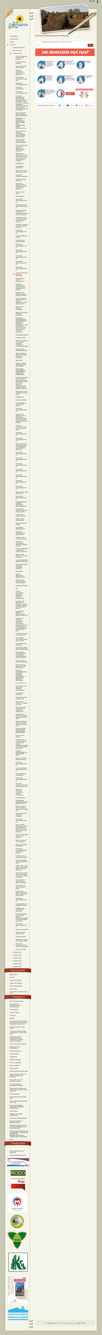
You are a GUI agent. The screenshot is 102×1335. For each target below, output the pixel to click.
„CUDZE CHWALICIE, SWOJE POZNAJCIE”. (22, 560)
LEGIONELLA (13, 1057)
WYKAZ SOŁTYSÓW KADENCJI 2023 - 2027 (19, 1102)
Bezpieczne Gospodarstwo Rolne (21, 175)
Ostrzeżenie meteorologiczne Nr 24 (21, 232)
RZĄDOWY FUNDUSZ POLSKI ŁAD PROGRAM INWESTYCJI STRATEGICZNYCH (18, 1127)
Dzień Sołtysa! (20, 196)
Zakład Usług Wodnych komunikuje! (19, 308)
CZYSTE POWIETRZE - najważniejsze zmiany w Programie (22, 550)
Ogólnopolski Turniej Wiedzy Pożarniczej (21, 171)
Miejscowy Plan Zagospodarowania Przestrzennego (15, 1005)
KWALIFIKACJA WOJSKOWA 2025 (18, 1097)
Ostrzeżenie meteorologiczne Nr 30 (21, 263)
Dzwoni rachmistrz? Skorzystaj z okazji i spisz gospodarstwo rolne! (21, 723)
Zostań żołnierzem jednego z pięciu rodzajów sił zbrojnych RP (21, 709)
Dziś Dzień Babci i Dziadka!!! (21, 62)
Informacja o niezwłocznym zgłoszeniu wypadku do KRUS (21, 544)
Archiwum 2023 (17, 958)
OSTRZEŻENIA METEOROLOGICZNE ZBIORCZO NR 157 (22, 802)
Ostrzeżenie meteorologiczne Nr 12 (21, 200)
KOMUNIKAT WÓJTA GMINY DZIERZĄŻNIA (22, 648)
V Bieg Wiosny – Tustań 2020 (20, 167)
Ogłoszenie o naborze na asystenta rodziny (22, 940)
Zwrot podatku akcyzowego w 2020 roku (21, 79)
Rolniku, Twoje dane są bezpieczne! (21, 698)
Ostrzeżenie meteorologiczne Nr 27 (21, 246)
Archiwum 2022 (17, 955)
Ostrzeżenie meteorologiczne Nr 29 (21, 257)
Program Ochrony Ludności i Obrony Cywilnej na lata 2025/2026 (18, 1075)
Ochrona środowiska (15, 1062)
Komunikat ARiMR (21, 400)
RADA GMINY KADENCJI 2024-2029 (18, 992)
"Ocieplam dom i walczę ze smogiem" (21, 538)
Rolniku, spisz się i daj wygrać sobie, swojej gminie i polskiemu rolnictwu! (22, 868)
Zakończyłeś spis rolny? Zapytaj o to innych (21, 887)
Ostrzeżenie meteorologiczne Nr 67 (21, 764)
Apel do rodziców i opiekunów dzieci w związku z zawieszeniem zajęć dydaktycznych (21, 301)
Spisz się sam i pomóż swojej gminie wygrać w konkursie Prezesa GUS (21, 893)
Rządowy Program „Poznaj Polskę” (17, 1027)
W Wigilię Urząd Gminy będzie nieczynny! (20, 910)
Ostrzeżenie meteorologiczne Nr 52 (21, 488)
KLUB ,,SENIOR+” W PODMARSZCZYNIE (21, 904)
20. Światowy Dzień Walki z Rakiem (21, 67)
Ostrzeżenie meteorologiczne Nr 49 (21, 476)
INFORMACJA (20, 163)
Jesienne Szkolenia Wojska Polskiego (21, 758)
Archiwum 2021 (17, 952)
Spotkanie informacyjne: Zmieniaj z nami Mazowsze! (20, 72)
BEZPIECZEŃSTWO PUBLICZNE (19, 1071)
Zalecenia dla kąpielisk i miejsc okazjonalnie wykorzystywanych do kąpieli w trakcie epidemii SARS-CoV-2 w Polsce (22, 418)
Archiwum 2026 (17, 966)
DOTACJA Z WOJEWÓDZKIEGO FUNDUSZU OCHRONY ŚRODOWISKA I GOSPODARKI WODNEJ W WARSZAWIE (21, 675)
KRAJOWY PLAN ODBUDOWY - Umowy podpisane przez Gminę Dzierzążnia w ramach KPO (19, 1023)
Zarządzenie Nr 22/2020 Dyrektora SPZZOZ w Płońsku (21, 294)
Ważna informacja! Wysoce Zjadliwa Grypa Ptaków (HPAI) (21, 114)
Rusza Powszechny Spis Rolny (21, 644)
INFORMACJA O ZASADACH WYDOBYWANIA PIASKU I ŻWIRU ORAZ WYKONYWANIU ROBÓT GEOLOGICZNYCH (21, 123)
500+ (17, 588)
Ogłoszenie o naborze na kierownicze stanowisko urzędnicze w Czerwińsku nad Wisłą (22, 343)
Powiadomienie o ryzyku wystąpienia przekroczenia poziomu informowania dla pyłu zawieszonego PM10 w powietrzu (22, 744)
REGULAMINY (14, 1111)
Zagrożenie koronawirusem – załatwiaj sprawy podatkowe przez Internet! (21, 287)
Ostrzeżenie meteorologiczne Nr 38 (21, 440)
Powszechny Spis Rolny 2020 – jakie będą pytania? (21, 666)
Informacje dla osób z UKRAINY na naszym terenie (22, 393)
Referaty (12, 977)
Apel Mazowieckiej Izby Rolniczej (21, 774)
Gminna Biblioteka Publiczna (18, 1155)
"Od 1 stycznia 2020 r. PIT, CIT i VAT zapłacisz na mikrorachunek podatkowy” (22, 148)
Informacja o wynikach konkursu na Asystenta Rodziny (22, 945)
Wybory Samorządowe (16, 986)
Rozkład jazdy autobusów (20, 693)
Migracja (12, 1018)
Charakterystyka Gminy (16, 1001)
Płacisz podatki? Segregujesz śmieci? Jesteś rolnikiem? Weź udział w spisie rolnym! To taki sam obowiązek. (21, 828)
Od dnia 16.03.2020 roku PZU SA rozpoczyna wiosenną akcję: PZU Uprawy (22, 212)
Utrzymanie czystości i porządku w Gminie (16, 1080)
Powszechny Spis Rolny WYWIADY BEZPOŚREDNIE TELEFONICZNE (21, 730)
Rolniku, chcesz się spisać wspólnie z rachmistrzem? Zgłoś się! (22, 808)
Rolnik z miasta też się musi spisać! (21, 841)
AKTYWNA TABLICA (15, 1051)
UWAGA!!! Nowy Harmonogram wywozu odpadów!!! (21, 141)
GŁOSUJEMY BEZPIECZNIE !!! (20, 528)
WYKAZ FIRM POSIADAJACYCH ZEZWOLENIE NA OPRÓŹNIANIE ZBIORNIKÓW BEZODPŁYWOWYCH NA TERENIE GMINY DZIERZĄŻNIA (19, 1133)
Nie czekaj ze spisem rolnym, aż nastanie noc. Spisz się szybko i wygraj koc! (22, 875)
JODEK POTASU (14, 1054)
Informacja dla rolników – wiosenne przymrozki (21, 556)
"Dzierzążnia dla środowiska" (18, 1044)
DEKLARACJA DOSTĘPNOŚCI (18, 1118)
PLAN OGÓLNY (14, 1009)
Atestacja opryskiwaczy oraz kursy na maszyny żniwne (21, 427)
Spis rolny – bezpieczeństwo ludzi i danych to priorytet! (22, 785)
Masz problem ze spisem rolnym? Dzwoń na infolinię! (21, 881)
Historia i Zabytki (14, 1012)
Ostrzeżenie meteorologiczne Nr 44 (21, 465)
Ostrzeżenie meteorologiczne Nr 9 (22, 92)
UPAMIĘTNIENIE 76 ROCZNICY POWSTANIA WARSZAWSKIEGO (21, 504)
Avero (66, 1323)
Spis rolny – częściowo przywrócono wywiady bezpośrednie (19, 792)
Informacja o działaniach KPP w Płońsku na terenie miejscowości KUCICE (21, 186)
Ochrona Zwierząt (15, 1065)
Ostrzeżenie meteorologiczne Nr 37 (21, 434)
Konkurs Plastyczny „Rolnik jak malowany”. (21, 815)
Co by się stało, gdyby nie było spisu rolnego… (22, 836)
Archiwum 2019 (17, 50)
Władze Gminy (14, 974)
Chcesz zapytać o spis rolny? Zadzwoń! (22, 661)
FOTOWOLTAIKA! (20, 798)
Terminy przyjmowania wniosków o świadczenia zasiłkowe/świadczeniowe (20, 595)
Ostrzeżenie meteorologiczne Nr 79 (21, 900)
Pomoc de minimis (21, 949)
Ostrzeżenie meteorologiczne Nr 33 (21, 410)
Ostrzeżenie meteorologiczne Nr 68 (21, 779)
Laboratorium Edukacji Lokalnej (21, 515)
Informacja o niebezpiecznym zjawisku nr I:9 (20, 533)
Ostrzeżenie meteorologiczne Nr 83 (21, 925)
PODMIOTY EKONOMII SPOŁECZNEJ (16, 1114)
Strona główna (14, 36)
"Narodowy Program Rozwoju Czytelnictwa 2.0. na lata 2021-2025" (18, 1033)
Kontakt (12, 42)
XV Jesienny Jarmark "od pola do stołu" (22, 634)
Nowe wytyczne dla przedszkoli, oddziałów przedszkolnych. (21, 688)
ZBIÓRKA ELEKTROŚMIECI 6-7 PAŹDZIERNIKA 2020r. (21, 753)
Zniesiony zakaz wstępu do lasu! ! (20, 241)
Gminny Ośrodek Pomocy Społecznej (17, 1151)
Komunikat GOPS (21, 337)
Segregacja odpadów (21, 585)
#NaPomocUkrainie (15, 1059)
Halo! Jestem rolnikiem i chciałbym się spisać (22, 703)
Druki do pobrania (15, 1094)
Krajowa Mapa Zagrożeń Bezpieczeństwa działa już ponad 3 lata (22, 613)
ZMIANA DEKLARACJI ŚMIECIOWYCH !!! (21, 576)
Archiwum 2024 (17, 961)
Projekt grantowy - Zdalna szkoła (21, 933)
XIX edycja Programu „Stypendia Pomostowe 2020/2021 (22, 566)
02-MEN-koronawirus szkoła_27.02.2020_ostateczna (57, 42)
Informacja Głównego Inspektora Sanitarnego (22, 274)
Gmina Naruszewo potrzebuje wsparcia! (21, 856)
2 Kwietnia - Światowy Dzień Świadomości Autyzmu (22, 226)
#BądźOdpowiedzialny (22, 335)
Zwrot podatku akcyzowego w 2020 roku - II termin (21, 639)
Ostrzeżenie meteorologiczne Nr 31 (21, 269)
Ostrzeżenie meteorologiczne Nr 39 (21, 454)
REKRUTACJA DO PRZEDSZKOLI (15, 1047)
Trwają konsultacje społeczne (21, 180)
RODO (11, 1139)
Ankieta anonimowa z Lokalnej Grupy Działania (22, 58)
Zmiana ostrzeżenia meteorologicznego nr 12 (22, 206)
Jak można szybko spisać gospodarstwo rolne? (22, 861)
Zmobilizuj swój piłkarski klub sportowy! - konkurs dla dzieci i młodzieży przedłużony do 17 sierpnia (21, 605)
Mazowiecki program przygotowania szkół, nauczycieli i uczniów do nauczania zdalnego (16, 1039)
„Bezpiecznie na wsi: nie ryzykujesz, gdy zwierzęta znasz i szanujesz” (21, 219)
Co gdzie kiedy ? (14, 39)
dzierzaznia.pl (51, 1323)
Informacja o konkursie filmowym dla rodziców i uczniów (21, 851)
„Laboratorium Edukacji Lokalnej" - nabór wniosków (21, 581)
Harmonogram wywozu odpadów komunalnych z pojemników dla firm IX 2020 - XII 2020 (21, 654)
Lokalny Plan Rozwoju (16, 983)
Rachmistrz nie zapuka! (20, 736)
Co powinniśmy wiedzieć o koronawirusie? (20, 280)
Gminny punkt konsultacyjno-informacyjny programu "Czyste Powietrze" (19, 1090)
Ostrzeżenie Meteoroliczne (20, 88)
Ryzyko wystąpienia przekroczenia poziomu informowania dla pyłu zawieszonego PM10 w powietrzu (22, 917)
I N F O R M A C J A (21, 683)
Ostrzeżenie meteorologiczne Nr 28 (21, 251)
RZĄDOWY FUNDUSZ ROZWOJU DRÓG (16, 1122)
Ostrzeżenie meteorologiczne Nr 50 (21, 482)
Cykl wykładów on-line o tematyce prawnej (21, 404)
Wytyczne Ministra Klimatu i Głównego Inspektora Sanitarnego (21, 355)
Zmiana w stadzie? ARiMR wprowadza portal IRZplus (21, 365)
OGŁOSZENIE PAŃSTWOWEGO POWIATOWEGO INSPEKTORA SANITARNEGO (20, 371)
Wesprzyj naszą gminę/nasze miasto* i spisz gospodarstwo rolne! (22, 716)
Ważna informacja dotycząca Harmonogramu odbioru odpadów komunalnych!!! (21, 133)
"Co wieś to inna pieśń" (20, 192)
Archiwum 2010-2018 (19, 47)
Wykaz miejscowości (16, 980)
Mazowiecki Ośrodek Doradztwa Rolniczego (21, 314)
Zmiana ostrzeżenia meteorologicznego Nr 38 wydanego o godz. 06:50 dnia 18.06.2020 (21, 446)
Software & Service (81, 1323)
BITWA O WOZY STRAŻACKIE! (20, 519)
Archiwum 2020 (17, 53)
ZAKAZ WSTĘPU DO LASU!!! (21, 236)
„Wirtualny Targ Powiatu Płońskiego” (21, 349)
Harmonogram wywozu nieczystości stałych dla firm (22, 510)
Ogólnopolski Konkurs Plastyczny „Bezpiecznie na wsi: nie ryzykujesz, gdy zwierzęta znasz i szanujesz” (21, 157)
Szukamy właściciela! (22, 929)
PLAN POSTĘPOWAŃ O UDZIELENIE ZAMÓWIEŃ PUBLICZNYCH (17, 1107)
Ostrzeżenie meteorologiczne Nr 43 (21, 459)
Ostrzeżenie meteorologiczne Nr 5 (22, 84)
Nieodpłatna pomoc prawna (21, 524)
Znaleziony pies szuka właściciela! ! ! (22, 492)
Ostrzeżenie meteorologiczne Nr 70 (21, 820)
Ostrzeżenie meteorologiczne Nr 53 (21, 498)
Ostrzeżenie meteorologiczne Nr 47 (21, 471)
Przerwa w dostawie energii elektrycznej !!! (21, 769)
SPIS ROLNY (19, 571)
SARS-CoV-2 (19, 360)
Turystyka (12, 1015)
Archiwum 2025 (17, 963)
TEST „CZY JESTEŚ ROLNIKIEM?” (21, 845)
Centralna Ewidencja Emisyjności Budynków (16, 1084)
